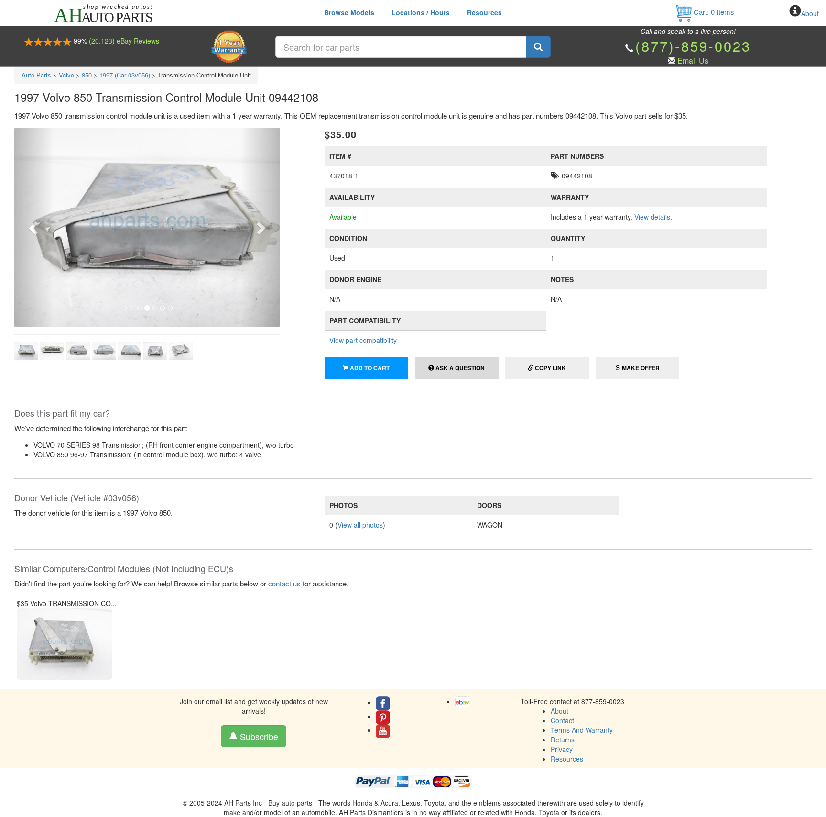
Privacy (562, 749)
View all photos (360, 525)
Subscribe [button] (258, 736)
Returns (563, 739)
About (810, 13)
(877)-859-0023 (693, 45)
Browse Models (349, 12)
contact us (284, 583)
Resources (484, 12)
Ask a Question (459, 368)
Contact (562, 720)
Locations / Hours (420, 12)
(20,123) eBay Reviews (124, 40)
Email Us (692, 60)
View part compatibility (363, 340)
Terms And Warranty (582, 730)
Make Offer (640, 368)
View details (652, 216)
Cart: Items (713, 12)
